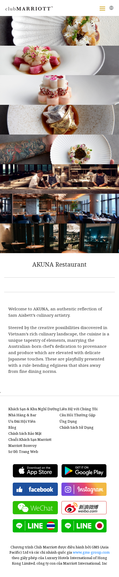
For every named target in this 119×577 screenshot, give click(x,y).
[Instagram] (84, 489)
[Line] (35, 525)
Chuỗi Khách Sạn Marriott (29, 439)
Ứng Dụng (68, 421)
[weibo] (84, 507)
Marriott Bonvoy (22, 445)
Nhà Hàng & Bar (22, 414)
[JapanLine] (84, 525)
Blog (12, 427)
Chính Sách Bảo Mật (25, 433)
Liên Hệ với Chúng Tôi (78, 408)
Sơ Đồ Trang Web (23, 451)
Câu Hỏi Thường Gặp (77, 414)
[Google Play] (84, 470)
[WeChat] (35, 507)
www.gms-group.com (91, 552)
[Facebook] (35, 489)
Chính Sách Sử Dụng (77, 427)
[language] (111, 8)
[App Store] (35, 470)
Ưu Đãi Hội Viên (21, 421)
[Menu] (102, 8)
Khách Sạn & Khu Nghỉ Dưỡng (33, 408)
